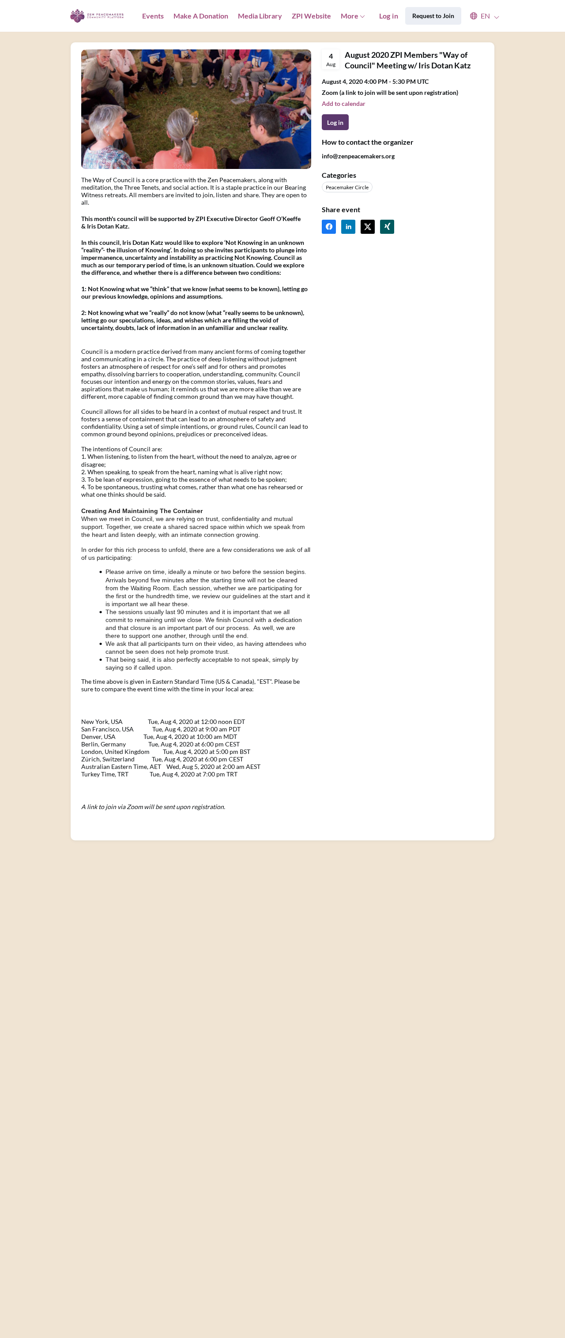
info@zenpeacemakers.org (358, 156)
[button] (480, 16)
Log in (388, 15)
